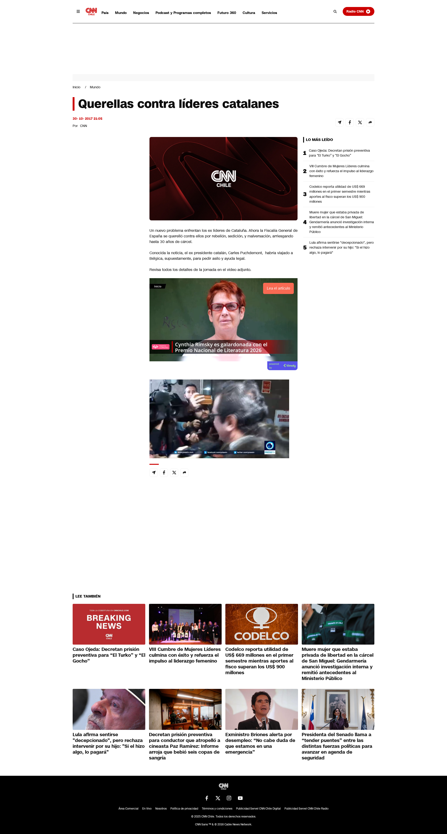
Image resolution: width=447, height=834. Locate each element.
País (105, 12)
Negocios (141, 12)
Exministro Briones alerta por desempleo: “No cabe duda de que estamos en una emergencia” (260, 743)
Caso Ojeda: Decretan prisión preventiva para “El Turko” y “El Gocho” (339, 153)
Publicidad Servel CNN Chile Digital (258, 808)
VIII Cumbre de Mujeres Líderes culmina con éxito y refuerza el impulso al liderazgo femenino (341, 171)
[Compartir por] (370, 122)
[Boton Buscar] (335, 11)
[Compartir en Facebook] (349, 122)
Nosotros (161, 808)
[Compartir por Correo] (339, 122)
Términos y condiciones (217, 808)
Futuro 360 (226, 12)
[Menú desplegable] (78, 11)
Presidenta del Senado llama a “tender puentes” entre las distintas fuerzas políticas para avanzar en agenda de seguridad (337, 746)
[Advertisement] (107, 404)
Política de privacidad (184, 808)
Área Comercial (129, 808)
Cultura (249, 12)
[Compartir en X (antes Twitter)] (360, 122)
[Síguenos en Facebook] (206, 798)
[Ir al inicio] (91, 11)
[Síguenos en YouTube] (240, 798)
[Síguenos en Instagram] (229, 798)
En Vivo (147, 808)
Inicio (76, 87)
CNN (83, 125)
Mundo (121, 12)
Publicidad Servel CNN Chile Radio (306, 808)
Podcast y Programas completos (183, 12)
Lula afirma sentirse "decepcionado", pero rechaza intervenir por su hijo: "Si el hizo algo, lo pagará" (341, 247)
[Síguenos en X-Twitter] (218, 798)
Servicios (269, 12)
